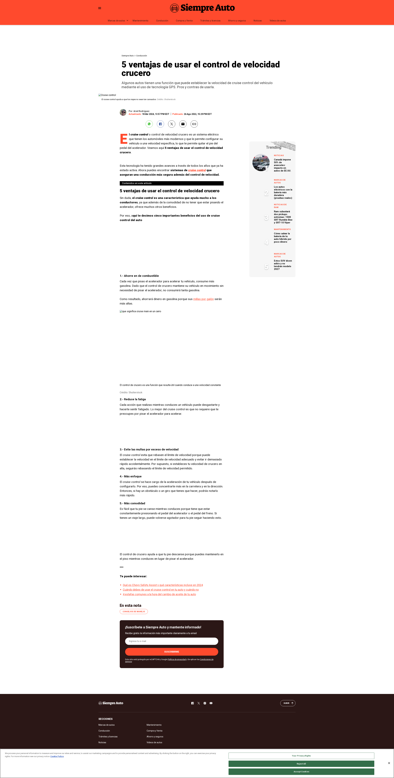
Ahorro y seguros (237, 20)
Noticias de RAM (280, 206)
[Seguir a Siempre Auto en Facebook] (192, 703)
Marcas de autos (116, 20)
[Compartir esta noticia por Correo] (183, 124)
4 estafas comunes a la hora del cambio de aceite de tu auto (159, 594)
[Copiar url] (194, 124)
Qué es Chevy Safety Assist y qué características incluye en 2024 (163, 585)
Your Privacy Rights (301, 756)
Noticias (258, 20)
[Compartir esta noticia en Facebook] (160, 124)
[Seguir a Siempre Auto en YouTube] (211, 703)
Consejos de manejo (134, 612)
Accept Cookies (301, 771)
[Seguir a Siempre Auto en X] (199, 703)
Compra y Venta (184, 20)
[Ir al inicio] (110, 703)
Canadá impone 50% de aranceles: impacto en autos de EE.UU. (282, 165)
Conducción (162, 20)
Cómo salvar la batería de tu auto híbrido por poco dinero (282, 237)
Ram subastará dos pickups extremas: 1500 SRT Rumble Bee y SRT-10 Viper (283, 217)
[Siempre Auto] (202, 8)
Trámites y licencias (210, 20)
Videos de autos (278, 20)
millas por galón (203, 299)
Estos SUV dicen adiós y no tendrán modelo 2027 (283, 264)
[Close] (389, 763)
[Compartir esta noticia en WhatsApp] (149, 124)
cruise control (197, 170)
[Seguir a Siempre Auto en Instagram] (205, 703)
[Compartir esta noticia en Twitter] (171, 124)
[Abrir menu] (99, 8)
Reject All (301, 764)
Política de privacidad (177, 659)
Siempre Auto (128, 55)
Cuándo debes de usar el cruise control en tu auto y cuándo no (161, 589)
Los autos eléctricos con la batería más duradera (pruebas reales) (283, 192)
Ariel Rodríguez (141, 111)
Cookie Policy (57, 756)
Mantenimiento (140, 20)
